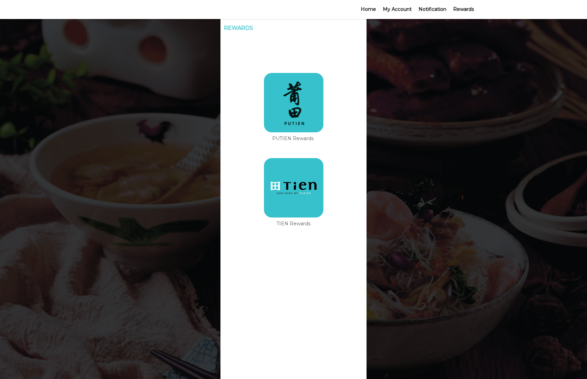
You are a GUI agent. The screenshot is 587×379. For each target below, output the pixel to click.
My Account (397, 9)
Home (368, 9)
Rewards (463, 9)
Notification (432, 9)
